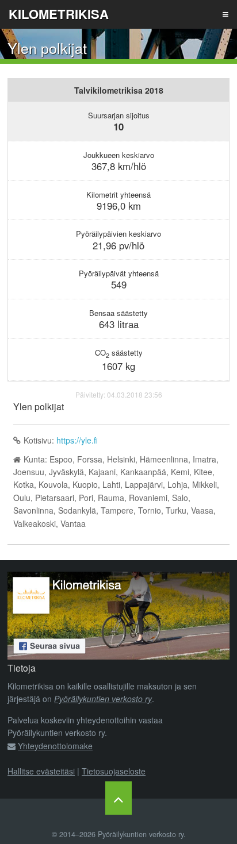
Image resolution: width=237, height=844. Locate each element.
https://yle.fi (77, 440)
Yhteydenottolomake (55, 745)
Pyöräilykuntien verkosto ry (103, 698)
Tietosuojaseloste (114, 771)
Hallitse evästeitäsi (41, 771)
